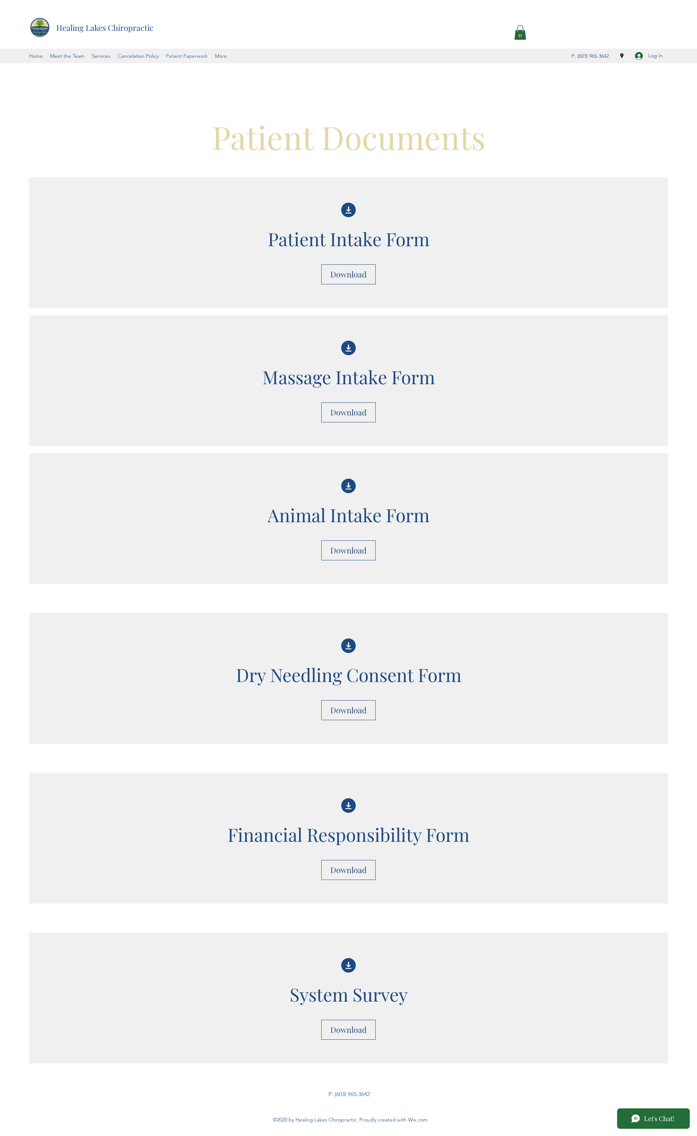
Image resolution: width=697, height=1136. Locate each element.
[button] (520, 32)
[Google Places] (621, 56)
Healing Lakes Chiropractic (105, 27)
